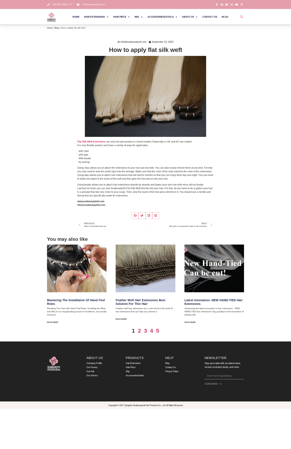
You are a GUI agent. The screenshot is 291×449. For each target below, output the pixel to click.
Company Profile (94, 363)
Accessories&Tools (160, 16)
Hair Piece (119, 16)
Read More (52, 322)
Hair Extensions (94, 16)
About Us (188, 16)
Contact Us (209, 16)
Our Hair (90, 371)
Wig (137, 16)
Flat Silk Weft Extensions (91, 141)
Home (75, 16)
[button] (241, 17)
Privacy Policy (172, 371)
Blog (225, 16)
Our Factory (92, 367)
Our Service (92, 375)
